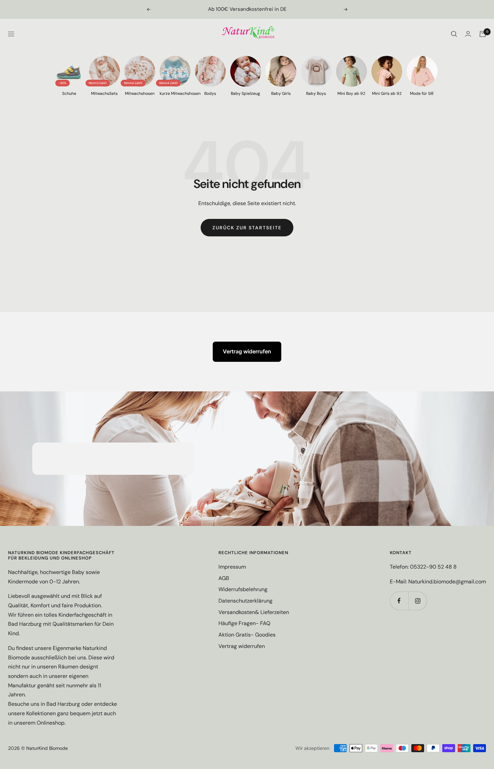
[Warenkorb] (482, 34)
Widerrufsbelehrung (242, 589)
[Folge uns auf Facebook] (399, 600)
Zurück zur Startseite (247, 228)
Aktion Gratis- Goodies (247, 634)
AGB (223, 578)
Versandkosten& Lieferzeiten (253, 612)
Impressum (232, 566)
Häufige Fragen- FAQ (244, 623)
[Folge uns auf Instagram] (417, 600)
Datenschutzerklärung (245, 600)
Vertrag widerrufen (247, 351)
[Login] (468, 34)
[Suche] (454, 34)
